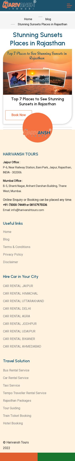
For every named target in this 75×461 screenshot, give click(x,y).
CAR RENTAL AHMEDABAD (22, 346)
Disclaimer (10, 262)
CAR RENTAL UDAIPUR (19, 331)
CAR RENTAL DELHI (17, 309)
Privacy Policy (13, 254)
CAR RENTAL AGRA (16, 316)
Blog (6, 239)
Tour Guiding (11, 408)
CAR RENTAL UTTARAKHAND (23, 301)
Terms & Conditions (16, 247)
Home (7, 232)
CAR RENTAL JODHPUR (20, 324)
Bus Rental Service (16, 370)
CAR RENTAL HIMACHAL (20, 293)
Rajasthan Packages (17, 400)
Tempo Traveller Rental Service (24, 393)
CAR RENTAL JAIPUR (18, 286)
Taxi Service (11, 385)
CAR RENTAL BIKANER (19, 339)
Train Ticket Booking (17, 416)
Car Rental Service (16, 378)
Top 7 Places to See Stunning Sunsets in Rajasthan (37, 101)
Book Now (18, 115)
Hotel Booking (13, 423)
